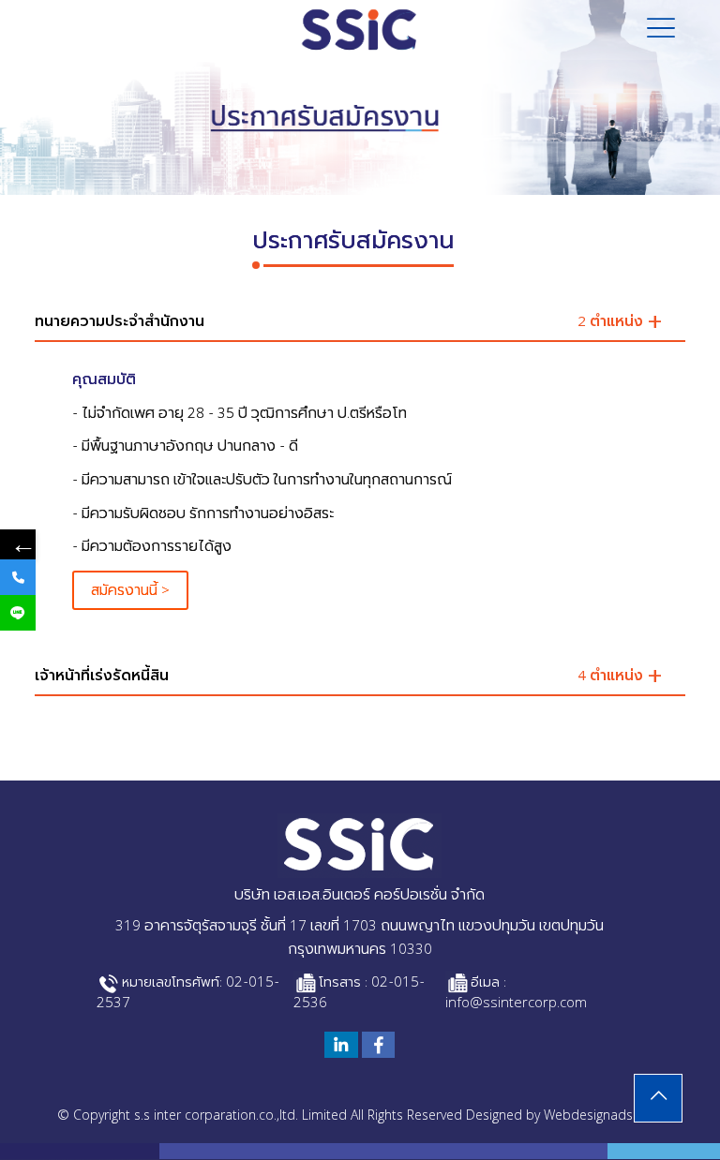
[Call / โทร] (18, 577)
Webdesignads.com (603, 1117)
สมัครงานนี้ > (130, 592)
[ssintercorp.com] (360, 30)
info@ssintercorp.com (516, 1004)
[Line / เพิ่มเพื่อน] (18, 613)
